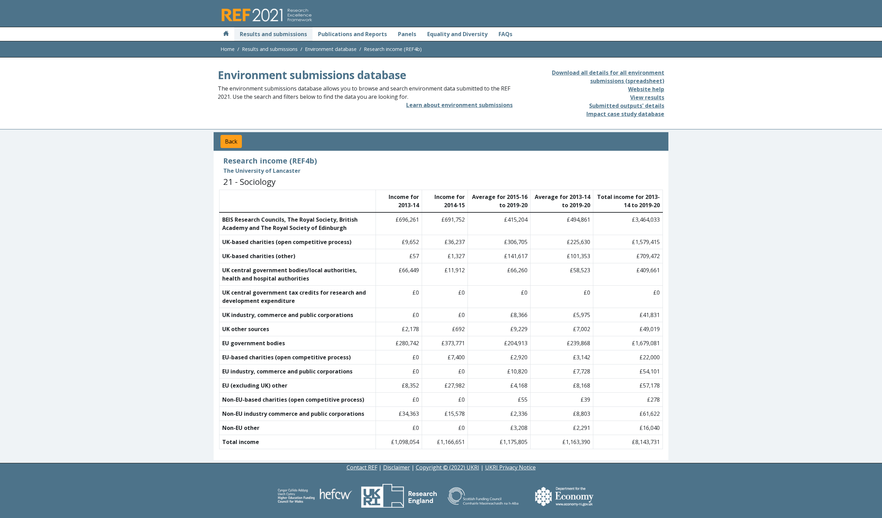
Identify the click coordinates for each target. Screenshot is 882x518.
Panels (407, 34)
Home (227, 49)
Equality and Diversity (457, 34)
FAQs (505, 34)
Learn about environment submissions (459, 105)
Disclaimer (396, 467)
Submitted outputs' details (626, 105)
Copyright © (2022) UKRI (447, 467)
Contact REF (362, 467)
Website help (646, 89)
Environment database (331, 49)
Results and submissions (273, 34)
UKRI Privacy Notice (510, 467)
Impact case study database (625, 114)
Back (231, 141)
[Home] (226, 34)
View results (647, 97)
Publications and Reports (352, 34)
